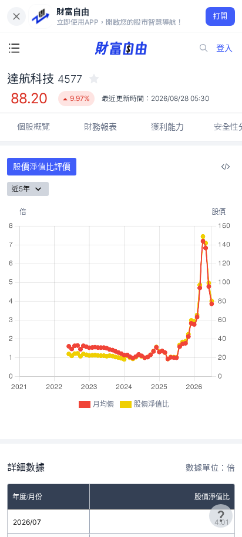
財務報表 (100, 126)
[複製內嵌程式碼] (225, 166)
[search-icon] (204, 48)
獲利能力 (167, 126)
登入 (224, 48)
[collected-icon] (94, 78)
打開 (220, 16)
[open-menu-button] (14, 48)
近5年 (21, 188)
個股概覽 (33, 126)
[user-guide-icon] (221, 516)
